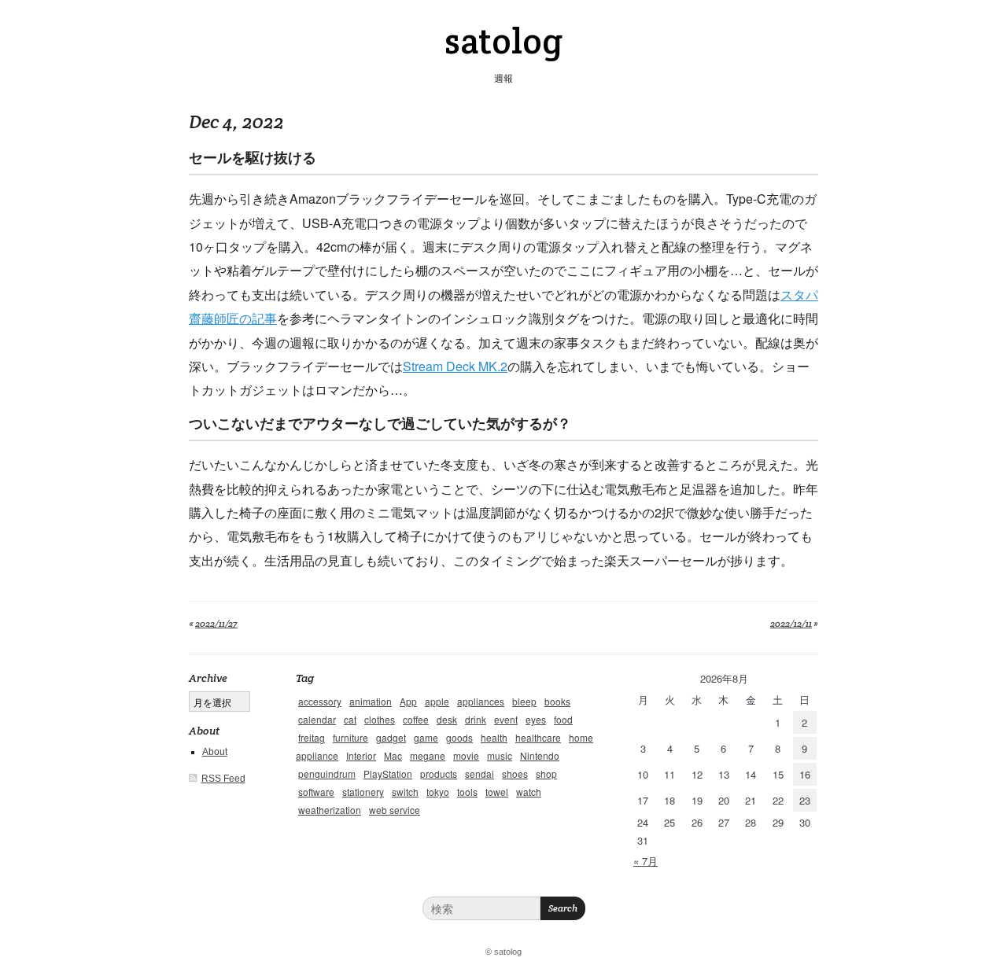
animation (370, 701)
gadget (391, 737)
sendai (479, 773)
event (506, 719)
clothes (379, 719)
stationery (363, 791)
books (557, 701)
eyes (536, 719)
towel (496, 791)
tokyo (437, 791)
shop (546, 773)
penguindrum (327, 773)
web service (394, 809)
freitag (311, 737)
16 (804, 774)
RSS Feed (223, 778)
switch (405, 791)
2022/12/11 (791, 623)
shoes (515, 773)
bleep (524, 701)
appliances (480, 701)
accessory (319, 701)
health (494, 737)
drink (475, 719)
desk (447, 719)
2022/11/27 (216, 623)
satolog (503, 41)
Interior (361, 755)
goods (459, 737)
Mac (393, 755)
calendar (317, 719)
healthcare (538, 737)
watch (528, 791)
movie (466, 755)
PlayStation (387, 773)
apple (437, 701)
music (499, 755)
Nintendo (539, 755)
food (563, 719)
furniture (350, 737)
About (214, 751)
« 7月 (645, 860)
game (426, 737)
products (438, 773)
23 (804, 800)
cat (350, 719)
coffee (416, 719)
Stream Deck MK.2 (455, 366)
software (316, 791)
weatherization (329, 809)
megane (427, 755)
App (408, 701)
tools (467, 791)
